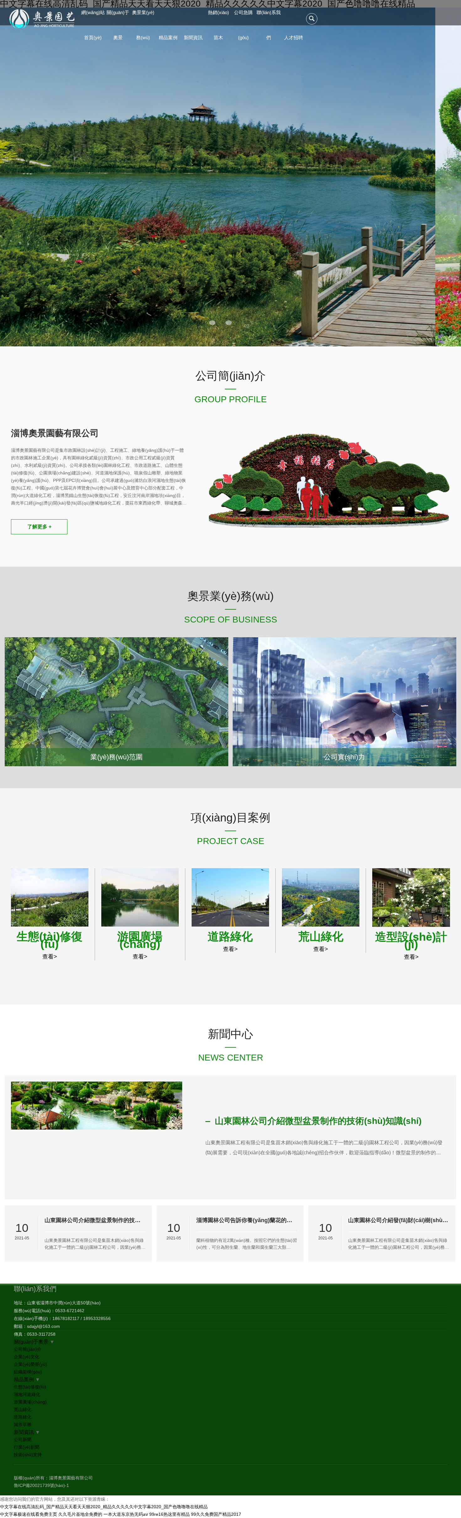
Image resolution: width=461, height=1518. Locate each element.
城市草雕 (22, 1424)
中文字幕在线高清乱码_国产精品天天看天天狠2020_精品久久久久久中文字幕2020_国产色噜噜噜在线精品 (104, 1506)
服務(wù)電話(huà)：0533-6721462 (49, 1310)
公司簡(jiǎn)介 (27, 1349)
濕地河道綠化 (27, 1394)
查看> (49, 957)
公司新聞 (22, 1439)
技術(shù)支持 (28, 1454)
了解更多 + (39, 526)
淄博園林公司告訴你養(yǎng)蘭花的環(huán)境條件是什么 (246, 1220)
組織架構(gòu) (28, 1371)
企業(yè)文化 (26, 1356)
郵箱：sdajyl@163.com (37, 1326)
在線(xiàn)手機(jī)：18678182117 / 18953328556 (62, 1318)
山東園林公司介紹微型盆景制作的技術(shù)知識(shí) (95, 1220)
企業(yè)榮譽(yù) (30, 1364)
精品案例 (168, 37)
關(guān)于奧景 (118, 17)
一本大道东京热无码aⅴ (125, 1514)
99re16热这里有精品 (169, 1514)
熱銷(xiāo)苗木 (218, 17)
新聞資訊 (193, 37)
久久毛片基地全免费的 (80, 1514)
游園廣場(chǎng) (30, 1401)
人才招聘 (293, 37)
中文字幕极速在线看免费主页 (28, 1514)
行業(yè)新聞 (26, 1447)
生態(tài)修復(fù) (30, 1386)
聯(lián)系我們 (269, 17)
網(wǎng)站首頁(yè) (93, 17)
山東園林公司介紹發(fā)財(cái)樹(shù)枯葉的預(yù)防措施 (398, 1220)
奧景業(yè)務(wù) (143, 17)
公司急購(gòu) (243, 17)
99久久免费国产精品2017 (216, 1514)
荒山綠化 (22, 1409)
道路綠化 (22, 1416)
